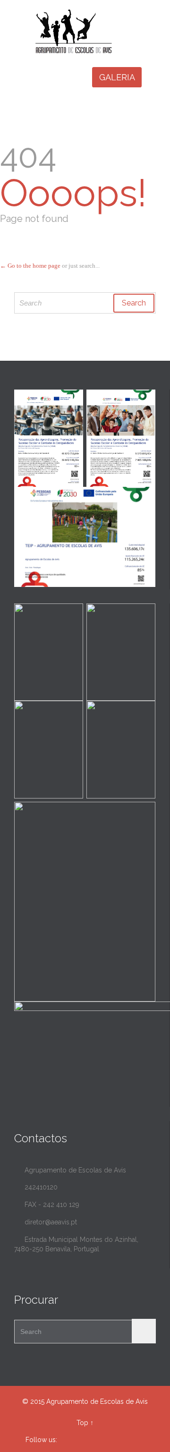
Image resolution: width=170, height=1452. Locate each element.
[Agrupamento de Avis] (90, 31)
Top (82, 1423)
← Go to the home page (30, 265)
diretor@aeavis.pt (45, 1222)
